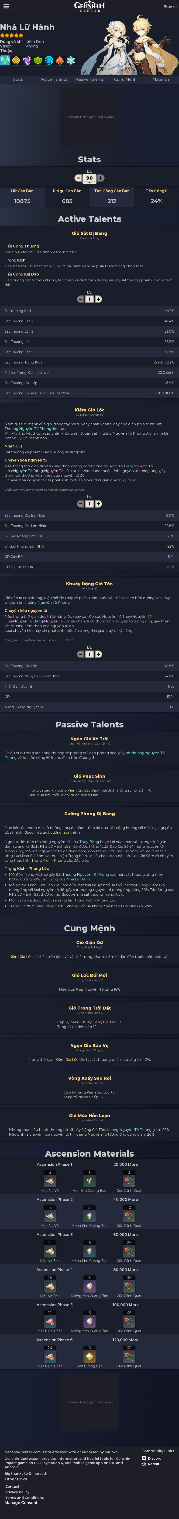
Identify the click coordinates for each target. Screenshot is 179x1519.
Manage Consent (21, 1503)
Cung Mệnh (125, 79)
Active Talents (54, 79)
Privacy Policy (17, 1492)
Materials (161, 79)
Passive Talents (89, 79)
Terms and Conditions (24, 1498)
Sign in (170, 6)
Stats (18, 79)
